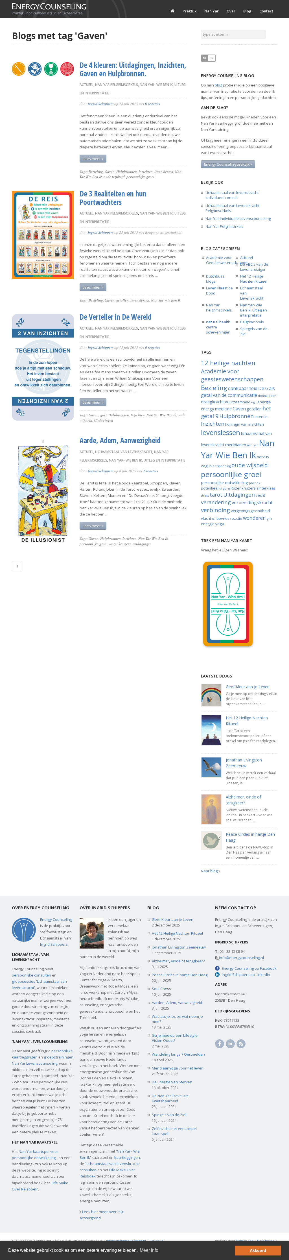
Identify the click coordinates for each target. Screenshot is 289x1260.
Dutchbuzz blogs (215, 279)
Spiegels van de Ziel (169, 1114)
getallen (122, 300)
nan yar (252, 445)
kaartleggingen (127, 1157)
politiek (254, 483)
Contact (266, 11)
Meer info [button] (149, 1250)
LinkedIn (230, 1043)
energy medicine (216, 409)
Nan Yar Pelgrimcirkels (224, 226)
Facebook (219, 1043)
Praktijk (189, 11)
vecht (260, 495)
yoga (219, 523)
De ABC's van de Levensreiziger (254, 267)
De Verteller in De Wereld (116, 317)
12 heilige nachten (228, 362)
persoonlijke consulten (31, 975)
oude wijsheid (114, 176)
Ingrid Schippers (100, 103)
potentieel (209, 488)
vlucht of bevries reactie (221, 518)
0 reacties (152, 103)
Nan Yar (211, 11)
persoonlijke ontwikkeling (224, 482)
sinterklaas (266, 488)
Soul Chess (161, 988)
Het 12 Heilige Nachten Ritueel (253, 279)
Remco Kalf (244, 1241)
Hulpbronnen (126, 171)
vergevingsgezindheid (250, 510)
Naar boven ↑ (267, 1241)
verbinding (215, 510)
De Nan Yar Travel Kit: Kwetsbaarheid (170, 1098)
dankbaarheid (242, 388)
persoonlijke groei (140, 176)
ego (254, 402)
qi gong (224, 488)
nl (205, 58)
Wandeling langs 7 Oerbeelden (178, 1054)
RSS (241, 1043)
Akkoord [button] (258, 1250)
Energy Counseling (56, 919)
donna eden (267, 396)
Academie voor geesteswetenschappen (232, 375)
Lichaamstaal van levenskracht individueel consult (232, 195)
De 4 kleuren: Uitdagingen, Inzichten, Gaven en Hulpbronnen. (133, 69)
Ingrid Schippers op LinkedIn (246, 974)
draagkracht (212, 401)
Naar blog (209, 870)
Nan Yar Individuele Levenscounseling (238, 218)
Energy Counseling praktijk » (228, 164)
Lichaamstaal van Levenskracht (123, 451)
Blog (247, 11)
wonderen (254, 517)
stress (205, 495)
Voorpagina (173, 11)
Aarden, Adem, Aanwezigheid (177, 1002)
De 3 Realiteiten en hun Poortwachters (113, 198)
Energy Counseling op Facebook (249, 968)
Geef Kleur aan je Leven (248, 686)
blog (218, 85)
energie (264, 401)
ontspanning (222, 466)
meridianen (235, 444)
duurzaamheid (237, 401)
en (212, 58)
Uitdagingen (103, 420)
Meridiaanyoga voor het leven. (178, 1068)
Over (231, 11)
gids (103, 414)
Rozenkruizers (120, 543)
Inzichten (146, 171)
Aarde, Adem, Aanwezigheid (120, 440)
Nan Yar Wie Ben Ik (166, 300)
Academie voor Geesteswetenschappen (227, 260)
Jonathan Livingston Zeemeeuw (179, 947)
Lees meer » (93, 158)
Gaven (110, 171)
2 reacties (150, 470)
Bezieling (96, 171)
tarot (216, 494)
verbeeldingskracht (252, 502)
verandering (216, 502)
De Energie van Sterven (172, 1081)
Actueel (86, 84)
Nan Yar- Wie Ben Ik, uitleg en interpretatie (147, 460)
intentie (261, 416)
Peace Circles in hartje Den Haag (179, 974)
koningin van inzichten (244, 424)
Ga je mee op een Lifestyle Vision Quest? (175, 1038)
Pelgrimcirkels (252, 321)
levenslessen (163, 171)
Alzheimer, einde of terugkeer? (178, 961)
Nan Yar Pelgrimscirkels (116, 84)
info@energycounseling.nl (241, 957)
